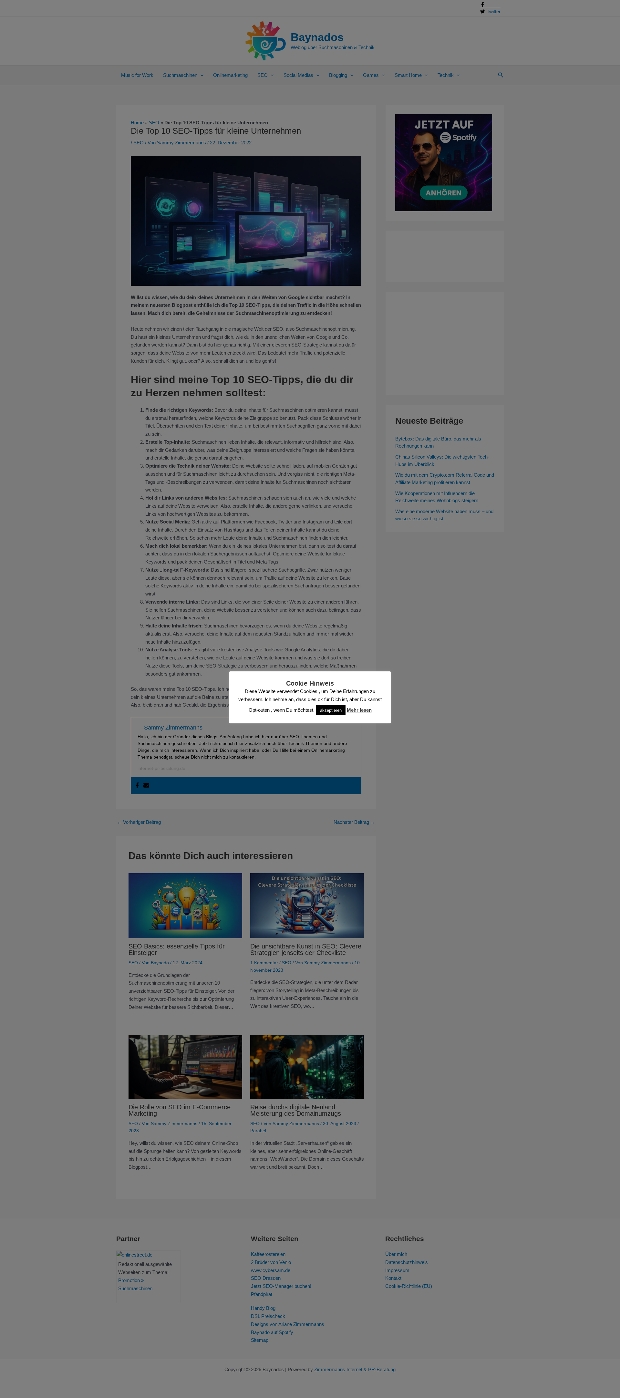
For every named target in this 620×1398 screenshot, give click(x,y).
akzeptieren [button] (331, 710)
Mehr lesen (359, 710)
